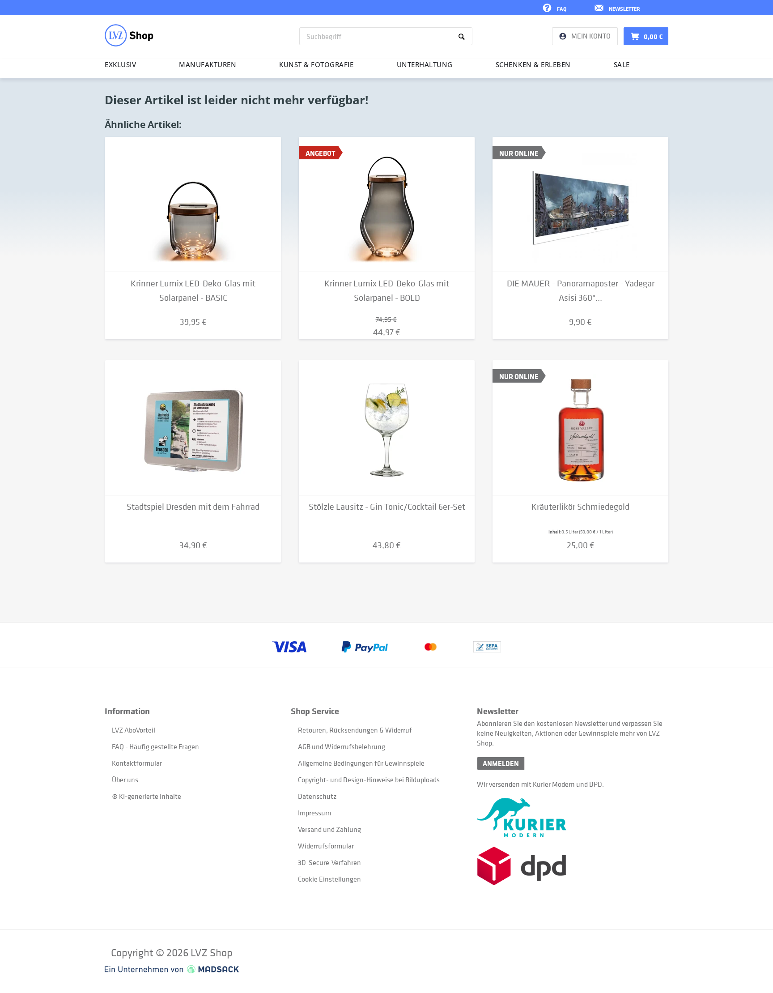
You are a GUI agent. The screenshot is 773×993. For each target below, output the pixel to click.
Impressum (314, 813)
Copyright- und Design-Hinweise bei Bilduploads (369, 779)
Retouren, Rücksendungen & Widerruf (355, 730)
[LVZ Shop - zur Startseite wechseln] (129, 35)
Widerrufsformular (326, 846)
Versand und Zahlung (329, 829)
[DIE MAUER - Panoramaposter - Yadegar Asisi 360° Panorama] (580, 204)
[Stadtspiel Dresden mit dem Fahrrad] (193, 427)
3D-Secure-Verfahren (329, 862)
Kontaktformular (137, 763)
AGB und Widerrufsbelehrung (341, 746)
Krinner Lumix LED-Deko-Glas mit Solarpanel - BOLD (386, 290)
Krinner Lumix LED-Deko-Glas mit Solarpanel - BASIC (193, 290)
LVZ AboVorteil (133, 730)
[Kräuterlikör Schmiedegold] (580, 427)
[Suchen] (463, 36)
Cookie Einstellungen (329, 879)
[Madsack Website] (172, 969)
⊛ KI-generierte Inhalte (146, 796)
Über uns (125, 779)
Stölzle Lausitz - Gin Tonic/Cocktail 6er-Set (387, 506)
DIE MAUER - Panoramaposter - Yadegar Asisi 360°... (580, 290)
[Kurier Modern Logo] (570, 817)
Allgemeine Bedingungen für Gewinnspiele (361, 763)
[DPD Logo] (570, 866)
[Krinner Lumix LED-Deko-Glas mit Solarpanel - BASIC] (193, 204)
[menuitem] (385, 36)
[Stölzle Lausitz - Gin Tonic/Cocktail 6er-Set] (387, 427)
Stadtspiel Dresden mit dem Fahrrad (193, 506)
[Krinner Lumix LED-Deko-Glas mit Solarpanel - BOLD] (387, 204)
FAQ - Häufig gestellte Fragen (155, 746)
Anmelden (501, 763)
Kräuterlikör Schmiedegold (580, 506)
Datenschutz (317, 796)
